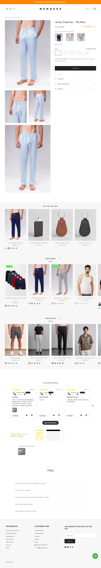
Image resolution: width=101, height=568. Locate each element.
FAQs (36, 542)
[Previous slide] (8, 405)
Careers (37, 539)
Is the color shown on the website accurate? (30, 483)
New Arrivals (50, 318)
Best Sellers (51, 258)
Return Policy (9, 542)
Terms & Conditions (11, 533)
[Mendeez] (50, 9)
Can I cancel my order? (23, 490)
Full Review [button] (15, 415)
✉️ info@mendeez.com (41, 548)
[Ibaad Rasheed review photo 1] (14, 410)
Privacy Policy (9, 539)
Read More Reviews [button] (50, 423)
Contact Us (38, 536)
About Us (8, 545)
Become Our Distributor (12, 530)
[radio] (59, 37)
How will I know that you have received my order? (32, 497)
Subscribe (70, 541)
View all (50, 261)
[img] (16, 390)
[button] (26, 415)
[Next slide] (92, 405)
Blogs (7, 548)
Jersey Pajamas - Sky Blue (14, 17)
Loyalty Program (39, 530)
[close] (7, 9)
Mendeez (11, 562)
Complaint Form (39, 533)
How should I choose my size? (25, 511)
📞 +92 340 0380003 (41, 545)
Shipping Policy (10, 536)
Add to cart (75, 68)
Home (6, 17)
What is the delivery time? (24, 504)
